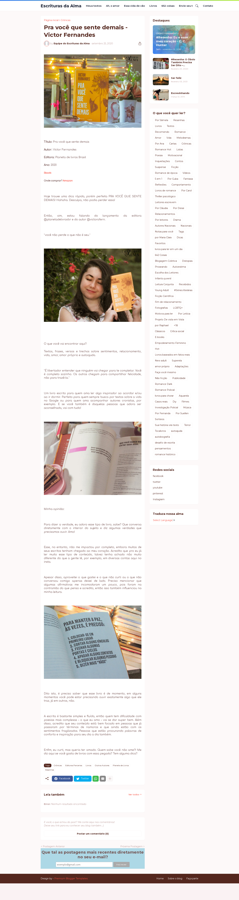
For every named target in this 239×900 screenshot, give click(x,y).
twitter (156, 481)
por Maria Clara (163, 237)
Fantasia (188, 178)
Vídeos (186, 172)
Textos (170, 126)
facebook (158, 476)
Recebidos (185, 284)
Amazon (68, 180)
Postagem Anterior (54, 846)
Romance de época (166, 172)
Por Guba (172, 178)
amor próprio (162, 366)
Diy (174, 401)
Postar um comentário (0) (93, 833)
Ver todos (133, 794)
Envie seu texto (188, 5)
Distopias (187, 260)
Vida (168, 137)
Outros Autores (102, 765)
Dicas (180, 237)
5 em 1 (158, 178)
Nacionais (186, 225)
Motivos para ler (164, 313)
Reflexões (160, 184)
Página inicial (51, 20)
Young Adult (162, 290)
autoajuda (176, 430)
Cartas (172, 143)
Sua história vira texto (167, 425)
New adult (161, 360)
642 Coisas (161, 255)
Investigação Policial (166, 407)
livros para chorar (164, 395)
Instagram (159, 499)
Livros (153, 5)
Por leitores (161, 219)
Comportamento (181, 184)
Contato (208, 5)
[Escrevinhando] (161, 94)
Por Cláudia (161, 208)
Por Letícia (184, 313)
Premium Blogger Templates (71, 878)
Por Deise (178, 208)
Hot (157, 348)
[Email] (103, 779)
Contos (179, 161)
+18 (176, 325)
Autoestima (179, 266)
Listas (179, 149)
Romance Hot (163, 149)
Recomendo (162, 131)
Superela (177, 360)
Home (160, 878)
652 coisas (167, 5)
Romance (180, 131)
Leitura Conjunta (164, 284)
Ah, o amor (113, 5)
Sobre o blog (175, 878)
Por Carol (186, 190)
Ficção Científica (164, 296)
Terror (187, 425)
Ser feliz (176, 78)
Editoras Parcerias (73, 765)
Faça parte (192, 878)
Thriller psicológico (165, 196)
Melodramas (184, 137)
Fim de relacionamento (168, 301)
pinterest (158, 493)
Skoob (47, 173)
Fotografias (161, 307)
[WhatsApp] (96, 779)
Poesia (159, 155)
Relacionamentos (165, 214)
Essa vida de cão (134, 5)
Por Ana (159, 143)
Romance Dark (163, 384)
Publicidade (179, 378)
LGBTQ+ (178, 307)
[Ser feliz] (161, 79)
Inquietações (162, 161)
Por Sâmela (161, 120)
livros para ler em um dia (168, 249)
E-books (159, 337)
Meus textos (93, 5)
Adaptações (181, 366)
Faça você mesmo (165, 372)
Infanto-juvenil (163, 278)
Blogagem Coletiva (166, 260)
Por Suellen (182, 413)
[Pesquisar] (195, 6)
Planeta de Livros (121, 765)
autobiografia (162, 436)
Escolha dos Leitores (166, 272)
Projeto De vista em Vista (169, 319)
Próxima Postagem (131, 846)
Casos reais (161, 401)
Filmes (185, 401)
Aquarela (184, 395)
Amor (158, 137)
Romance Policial (165, 389)
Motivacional (175, 155)
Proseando (161, 266)
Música (187, 407)
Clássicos (160, 331)
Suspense (160, 167)
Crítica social (177, 331)
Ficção (175, 167)
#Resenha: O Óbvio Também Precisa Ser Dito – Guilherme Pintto (183, 62)
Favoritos (160, 243)
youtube (157, 487)
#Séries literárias (183, 290)
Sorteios (159, 419)
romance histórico (165, 454)
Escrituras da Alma (61, 5)
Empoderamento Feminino (170, 343)
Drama (177, 219)
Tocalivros (160, 430)
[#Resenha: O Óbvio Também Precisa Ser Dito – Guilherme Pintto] (161, 63)
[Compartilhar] (138, 43)
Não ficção (161, 378)
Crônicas (65, 20)
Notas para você (164, 231)
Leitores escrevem (165, 202)
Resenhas (49, 770)
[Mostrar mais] (110, 779)
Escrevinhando (180, 93)
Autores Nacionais (165, 225)
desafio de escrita (165, 442)
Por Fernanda (162, 413)
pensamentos (163, 448)
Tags (181, 231)
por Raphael (162, 325)
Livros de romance (165, 190)
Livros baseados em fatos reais (172, 354)
